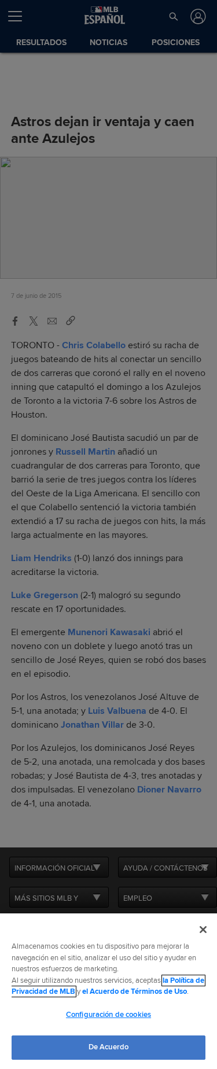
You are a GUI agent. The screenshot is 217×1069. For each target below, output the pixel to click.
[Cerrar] (203, 929)
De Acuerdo (108, 1047)
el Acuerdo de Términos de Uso (134, 991)
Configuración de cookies (108, 1014)
